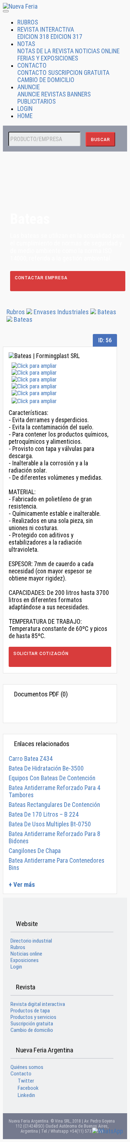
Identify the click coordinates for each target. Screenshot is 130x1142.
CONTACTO (32, 65)
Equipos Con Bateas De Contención (52, 778)
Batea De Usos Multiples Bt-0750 (50, 824)
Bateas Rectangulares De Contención (54, 804)
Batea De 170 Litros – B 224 (44, 814)
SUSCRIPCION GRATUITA (78, 72)
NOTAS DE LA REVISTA (45, 51)
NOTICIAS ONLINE (97, 51)
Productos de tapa (30, 1010)
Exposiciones (24, 960)
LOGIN (24, 108)
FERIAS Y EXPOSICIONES (47, 58)
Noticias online (26, 954)
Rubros (15, 312)
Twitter (26, 1081)
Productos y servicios (33, 1017)
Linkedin (26, 1095)
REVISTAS (53, 94)
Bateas (107, 312)
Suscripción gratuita (31, 1023)
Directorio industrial (31, 941)
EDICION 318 (33, 36)
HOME (24, 115)
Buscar (100, 139)
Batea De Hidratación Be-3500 (46, 768)
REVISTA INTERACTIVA (45, 29)
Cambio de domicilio (31, 1030)
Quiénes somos (26, 1067)
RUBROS (27, 22)
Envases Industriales (62, 312)
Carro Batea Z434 (31, 758)
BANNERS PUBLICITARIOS (54, 98)
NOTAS (26, 44)
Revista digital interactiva (37, 1004)
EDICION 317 (66, 36)
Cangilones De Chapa (35, 850)
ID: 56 (105, 340)
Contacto (20, 1073)
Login (16, 966)
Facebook (28, 1088)
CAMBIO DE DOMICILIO (45, 79)
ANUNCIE (28, 87)
